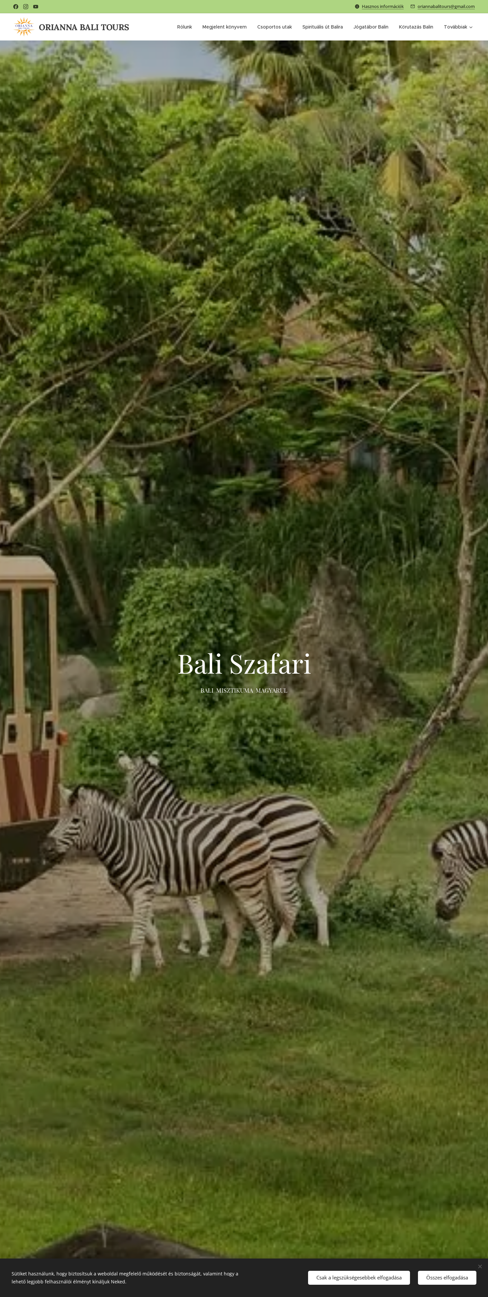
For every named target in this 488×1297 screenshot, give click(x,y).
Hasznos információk (383, 6)
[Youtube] (36, 6)
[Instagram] (26, 6)
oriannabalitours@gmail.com (446, 6)
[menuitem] (186, 27)
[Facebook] (16, 6)
